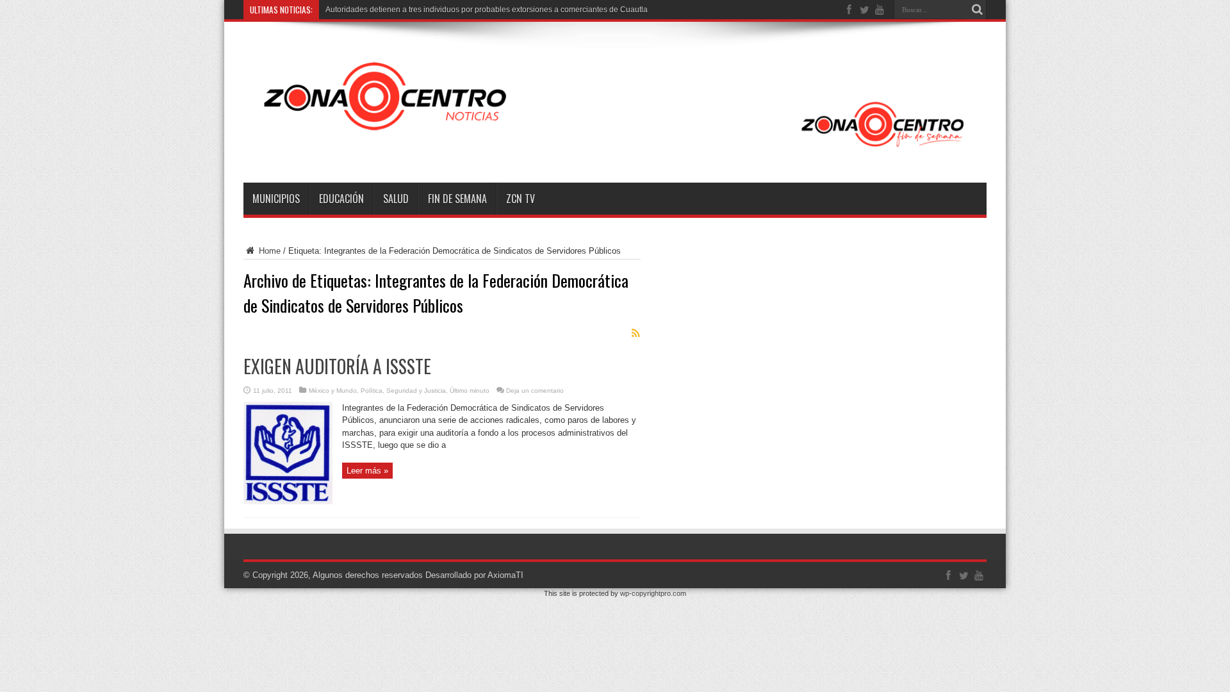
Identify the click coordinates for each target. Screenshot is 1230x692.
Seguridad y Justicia (416, 390)
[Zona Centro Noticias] (615, 150)
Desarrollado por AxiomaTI (474, 575)
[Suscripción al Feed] (635, 333)
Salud (396, 198)
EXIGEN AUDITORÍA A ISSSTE (337, 366)
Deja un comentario (535, 390)
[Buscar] (977, 9)
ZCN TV (520, 198)
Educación (341, 198)
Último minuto (469, 390)
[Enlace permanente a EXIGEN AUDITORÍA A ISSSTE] (287, 501)
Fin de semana (457, 198)
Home (268, 251)
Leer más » (367, 470)
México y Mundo (333, 390)
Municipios (276, 198)
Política (371, 390)
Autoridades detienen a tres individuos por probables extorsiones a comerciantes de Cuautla (486, 9)
